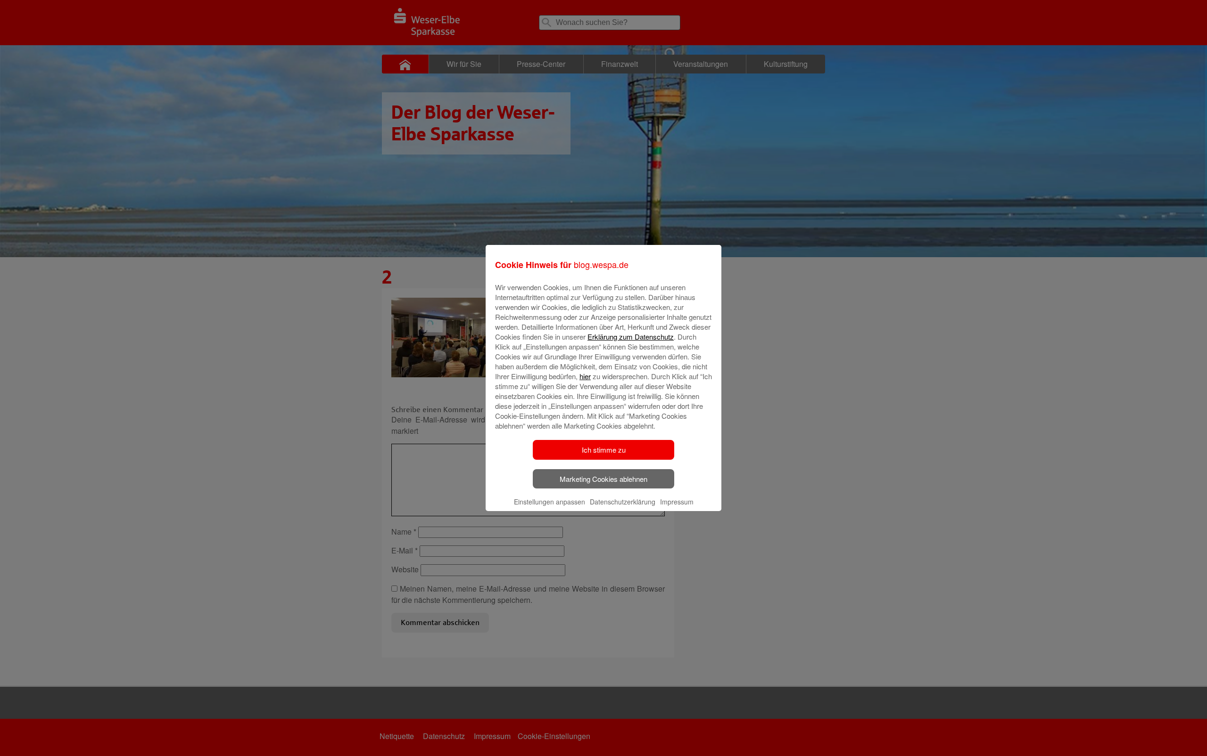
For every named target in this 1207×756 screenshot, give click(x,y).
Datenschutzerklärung (622, 501)
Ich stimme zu (604, 450)
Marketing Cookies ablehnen (603, 479)
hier (585, 376)
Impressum (677, 501)
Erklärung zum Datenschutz (630, 336)
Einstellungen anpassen (549, 501)
